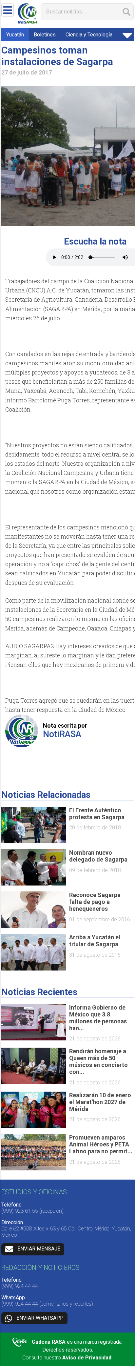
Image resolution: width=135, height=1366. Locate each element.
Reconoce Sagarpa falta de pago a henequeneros (95, 901)
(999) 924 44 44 (19, 1286)
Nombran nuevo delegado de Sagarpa (98, 856)
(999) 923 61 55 (19, 1211)
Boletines (45, 35)
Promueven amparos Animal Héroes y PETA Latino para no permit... (100, 1144)
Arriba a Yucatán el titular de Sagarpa (94, 941)
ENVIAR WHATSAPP (40, 1318)
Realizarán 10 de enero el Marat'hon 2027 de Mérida (100, 1102)
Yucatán (15, 35)
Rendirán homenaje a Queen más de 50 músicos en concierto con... (98, 1061)
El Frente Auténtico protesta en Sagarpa (97, 814)
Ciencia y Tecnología (89, 35)
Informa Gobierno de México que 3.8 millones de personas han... (98, 1018)
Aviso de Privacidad (86, 1358)
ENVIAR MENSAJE (38, 1249)
